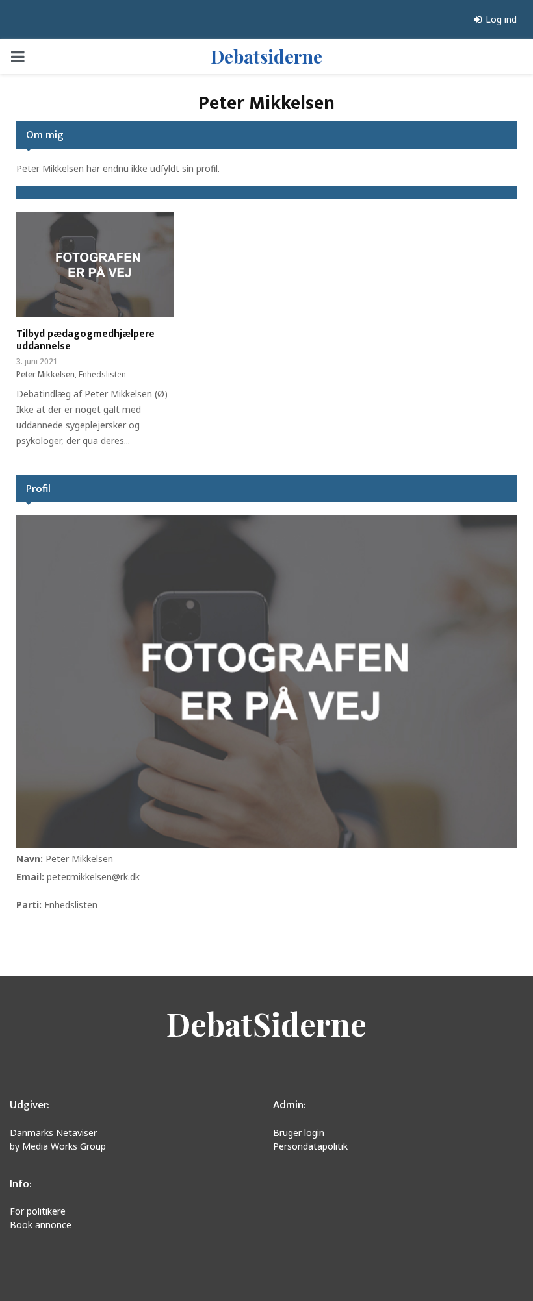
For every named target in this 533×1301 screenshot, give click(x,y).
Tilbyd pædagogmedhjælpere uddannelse (85, 340)
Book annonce (41, 1225)
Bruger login (298, 1132)
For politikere (38, 1211)
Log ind (500, 19)
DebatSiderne (266, 1023)
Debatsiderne (266, 56)
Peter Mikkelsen (79, 858)
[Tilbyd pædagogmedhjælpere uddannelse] (95, 264)
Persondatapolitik (310, 1146)
